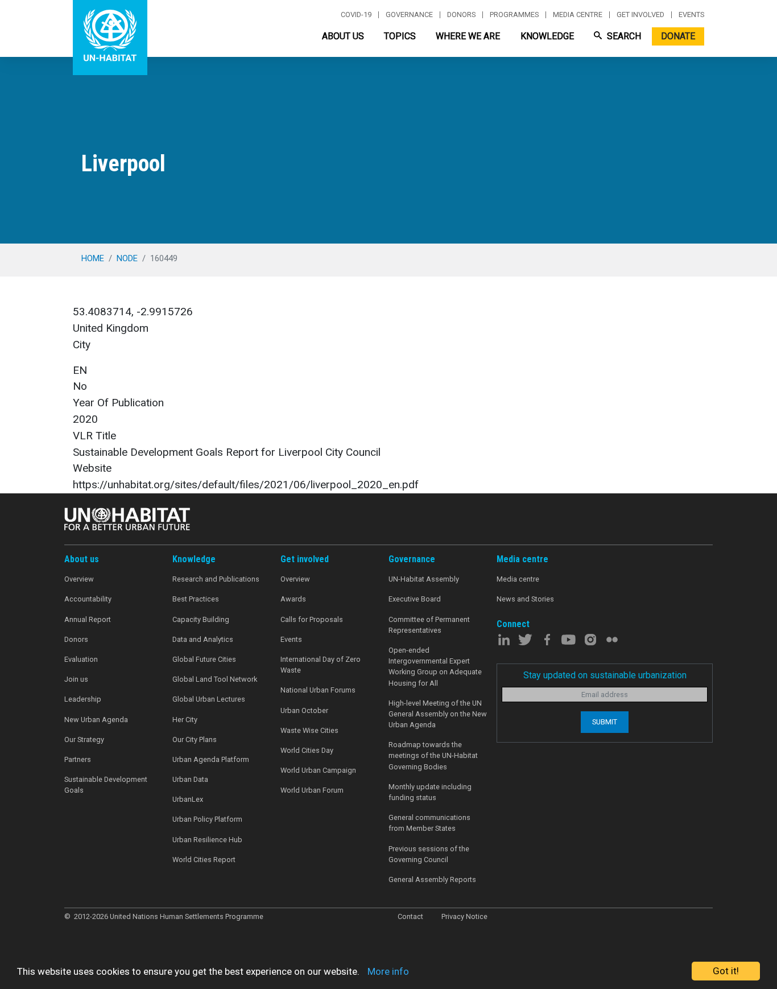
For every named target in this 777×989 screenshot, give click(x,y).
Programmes (514, 14)
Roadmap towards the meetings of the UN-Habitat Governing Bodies (433, 755)
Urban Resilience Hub (207, 839)
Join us (76, 679)
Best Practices (195, 599)
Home (92, 258)
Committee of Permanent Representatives (429, 624)
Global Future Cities (204, 659)
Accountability (87, 599)
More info (388, 971)
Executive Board (414, 599)
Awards (293, 599)
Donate (678, 36)
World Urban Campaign (318, 770)
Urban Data (190, 779)
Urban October (304, 710)
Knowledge (547, 36)
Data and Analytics (202, 639)
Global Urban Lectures (208, 699)
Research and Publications (215, 579)
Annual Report (87, 619)
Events (691, 14)
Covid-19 (356, 14)
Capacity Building (200, 619)
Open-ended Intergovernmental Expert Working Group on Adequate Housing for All (435, 666)
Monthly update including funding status (430, 792)
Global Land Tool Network (214, 679)
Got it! (726, 970)
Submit (604, 722)
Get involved (640, 14)
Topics (400, 36)
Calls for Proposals (311, 619)
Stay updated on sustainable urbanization (605, 675)
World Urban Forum (312, 790)
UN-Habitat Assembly (423, 579)
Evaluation (81, 659)
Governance (409, 14)
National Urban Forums (318, 690)
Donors (461, 14)
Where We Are (468, 36)
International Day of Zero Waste (320, 664)
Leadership (82, 699)
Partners (77, 759)
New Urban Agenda (96, 719)
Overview (79, 579)
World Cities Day (306, 750)
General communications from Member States (429, 823)
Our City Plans (194, 739)
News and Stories (525, 599)
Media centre (577, 14)
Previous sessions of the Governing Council (428, 854)
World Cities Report (203, 859)
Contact (410, 916)
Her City (184, 719)
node (127, 258)
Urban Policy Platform (207, 819)
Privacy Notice (464, 916)
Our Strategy (84, 739)
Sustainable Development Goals (105, 784)
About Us (343, 36)
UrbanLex (187, 799)
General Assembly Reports (432, 879)
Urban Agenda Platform (210, 759)
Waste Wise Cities (309, 730)
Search (623, 36)
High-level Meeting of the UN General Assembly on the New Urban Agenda (437, 714)
